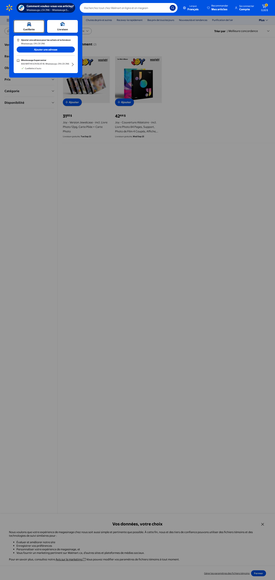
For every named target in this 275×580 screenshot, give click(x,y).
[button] (218, 8)
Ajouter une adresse (45, 49)
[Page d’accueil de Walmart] (9, 8)
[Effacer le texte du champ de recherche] (164, 8)
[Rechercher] (173, 8)
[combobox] (129, 8)
